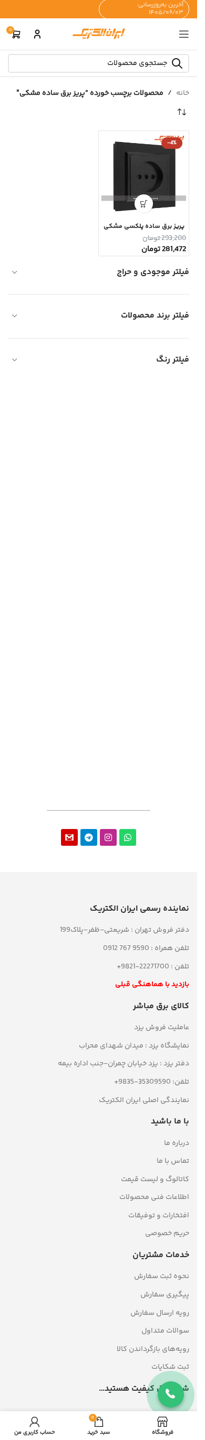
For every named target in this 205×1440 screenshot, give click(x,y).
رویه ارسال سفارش (159, 1313)
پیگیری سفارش (164, 1295)
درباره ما (176, 1143)
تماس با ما (173, 1161)
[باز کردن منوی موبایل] (183, 34)
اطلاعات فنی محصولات (154, 1197)
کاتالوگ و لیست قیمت (155, 1179)
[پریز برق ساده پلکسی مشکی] (143, 176)
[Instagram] (108, 837)
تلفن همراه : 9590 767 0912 (146, 948)
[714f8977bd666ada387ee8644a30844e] (69, 837)
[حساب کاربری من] (37, 34)
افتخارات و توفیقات (158, 1215)
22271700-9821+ (143, 967)
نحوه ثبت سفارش (161, 1276)
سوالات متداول (165, 1331)
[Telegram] (88, 837)
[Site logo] (99, 34)
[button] (144, 203)
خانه (182, 93)
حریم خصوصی (167, 1233)
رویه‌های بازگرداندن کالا (153, 1349)
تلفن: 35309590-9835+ (151, 1082)
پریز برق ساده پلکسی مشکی (144, 226)
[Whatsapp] (127, 837)
